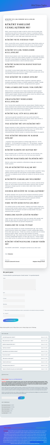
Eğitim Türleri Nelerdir (5, 408)
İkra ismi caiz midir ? (6, 354)
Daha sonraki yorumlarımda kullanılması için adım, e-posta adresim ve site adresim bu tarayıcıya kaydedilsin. (24, 310)
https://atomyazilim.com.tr (6, 327)
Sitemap (34, 327)
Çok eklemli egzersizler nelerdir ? (9, 337)
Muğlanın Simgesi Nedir (39, 261)
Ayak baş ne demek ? (7, 347)
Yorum (4, 278)
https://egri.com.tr (27, 327)
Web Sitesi (5, 304)
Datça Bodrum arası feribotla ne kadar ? (10, 351)
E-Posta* (4, 298)
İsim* (4, 292)
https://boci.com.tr (18, 327)
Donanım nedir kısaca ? (7, 361)
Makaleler (10, 254)
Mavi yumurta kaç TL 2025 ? (8, 340)
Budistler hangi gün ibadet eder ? (9, 344)
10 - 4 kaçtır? (6, 313)
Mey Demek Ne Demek (6, 404)
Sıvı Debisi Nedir (5, 412)
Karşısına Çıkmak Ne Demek (12, 261)
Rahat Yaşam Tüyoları (39, 5)
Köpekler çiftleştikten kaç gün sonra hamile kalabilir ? (13, 369)
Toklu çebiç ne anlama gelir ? (8, 358)
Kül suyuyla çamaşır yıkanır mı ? (9, 365)
